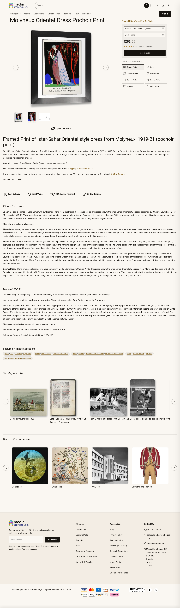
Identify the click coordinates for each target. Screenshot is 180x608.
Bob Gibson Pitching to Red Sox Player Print (150, 419)
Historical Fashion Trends (95, 354)
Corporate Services (85, 551)
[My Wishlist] (157, 5)
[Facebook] (150, 591)
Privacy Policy (116, 535)
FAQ (112, 529)
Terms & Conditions (119, 551)
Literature (18, 354)
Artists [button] (27, 13)
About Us (80, 524)
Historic (81, 354)
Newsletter (115, 567)
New (77, 13)
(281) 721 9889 (153, 529)
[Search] (146, 5)
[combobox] (90, 5)
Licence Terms (116, 556)
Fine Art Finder (46, 354)
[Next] (106, 67)
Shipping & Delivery (118, 545)
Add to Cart (145, 53)
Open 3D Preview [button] (63, 128)
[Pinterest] (156, 591)
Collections (39, 13)
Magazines (27, 354)
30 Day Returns (118, 174)
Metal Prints (115, 562)
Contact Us (149, 524)
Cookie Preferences (119, 573)
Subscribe (52, 539)
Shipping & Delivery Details (80, 168)
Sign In (165, 14)
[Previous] (15, 67)
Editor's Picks (54, 13)
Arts (11, 354)
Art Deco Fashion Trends (114, 354)
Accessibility (115, 524)
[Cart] (162, 5)
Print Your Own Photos (86, 556)
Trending (67, 13)
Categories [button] (15, 13)
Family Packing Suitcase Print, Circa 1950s (109, 419)
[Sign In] (168, 5)
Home (7, 354)
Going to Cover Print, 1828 (22, 419)
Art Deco (149, 354)
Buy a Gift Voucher (84, 562)
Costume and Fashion (60, 354)
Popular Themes (138, 354)
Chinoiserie (27, 358)
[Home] (20, 5)
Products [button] (86, 13)
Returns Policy (116, 540)
